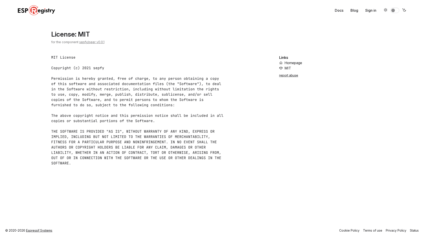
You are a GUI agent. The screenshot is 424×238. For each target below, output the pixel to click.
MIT (287, 68)
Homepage (293, 63)
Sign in (370, 10)
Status (414, 230)
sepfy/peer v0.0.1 (91, 42)
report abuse (288, 75)
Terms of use (372, 230)
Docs (339, 10)
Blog (354, 10)
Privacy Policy (396, 230)
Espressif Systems (39, 230)
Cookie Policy (349, 230)
